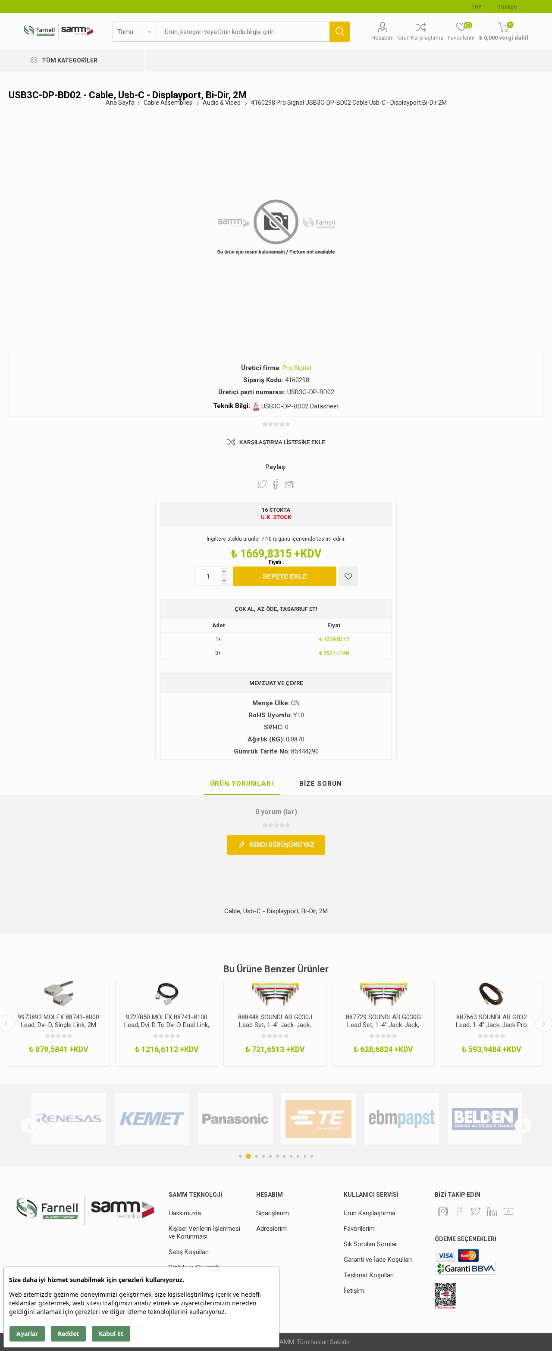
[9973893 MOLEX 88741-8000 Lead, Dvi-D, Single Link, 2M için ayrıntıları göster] (58, 994)
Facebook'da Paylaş (276, 484)
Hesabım (382, 37)
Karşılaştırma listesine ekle (282, 442)
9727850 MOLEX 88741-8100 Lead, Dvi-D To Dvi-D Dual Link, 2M (166, 1025)
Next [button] (523, 1125)
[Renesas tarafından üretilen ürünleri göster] (69, 1119)
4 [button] (263, 1156)
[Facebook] (459, 1211)
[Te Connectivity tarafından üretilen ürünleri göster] (318, 1119)
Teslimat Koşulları (369, 1275)
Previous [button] (29, 1125)
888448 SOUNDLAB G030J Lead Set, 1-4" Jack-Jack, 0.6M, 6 (275, 1025)
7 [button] (284, 1156)
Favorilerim (359, 1229)
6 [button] (277, 1156)
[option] (58, 1024)
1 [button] (240, 1156)
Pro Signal (296, 368)
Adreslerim (271, 1229)
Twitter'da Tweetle (262, 484)
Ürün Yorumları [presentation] (241, 784)
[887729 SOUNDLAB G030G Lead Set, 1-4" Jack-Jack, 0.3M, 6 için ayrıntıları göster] (383, 994)
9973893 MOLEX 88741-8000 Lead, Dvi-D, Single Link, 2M (58, 1021)
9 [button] (298, 1156)
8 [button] (291, 1156)
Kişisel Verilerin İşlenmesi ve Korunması (204, 1232)
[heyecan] (476, 1211)
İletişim (354, 1291)
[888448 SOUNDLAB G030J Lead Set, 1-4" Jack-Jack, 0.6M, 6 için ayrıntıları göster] (275, 994)
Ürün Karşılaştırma (420, 37)
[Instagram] (443, 1211)
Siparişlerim (272, 1213)
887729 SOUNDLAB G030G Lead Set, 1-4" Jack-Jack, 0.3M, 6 (383, 1025)
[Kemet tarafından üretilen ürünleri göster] (152, 1119)
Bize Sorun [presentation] (320, 784)
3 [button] (256, 1156)
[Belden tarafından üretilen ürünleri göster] (485, 1119)
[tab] (242, 784)
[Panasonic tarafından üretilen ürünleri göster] (235, 1119)
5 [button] (270, 1156)
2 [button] (248, 1156)
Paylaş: (276, 467)
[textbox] (242, 32)
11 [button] (311, 1156)
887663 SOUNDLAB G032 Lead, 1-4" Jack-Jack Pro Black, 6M (491, 1025)
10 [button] (305, 1156)
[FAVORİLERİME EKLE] (348, 576)
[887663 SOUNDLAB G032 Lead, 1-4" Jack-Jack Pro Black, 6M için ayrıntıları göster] (491, 994)
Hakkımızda (185, 1213)
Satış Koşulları (189, 1252)
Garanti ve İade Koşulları (378, 1260)
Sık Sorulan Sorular (370, 1244)
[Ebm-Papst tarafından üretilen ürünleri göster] (402, 1119)
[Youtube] (508, 1211)
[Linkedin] (492, 1211)
